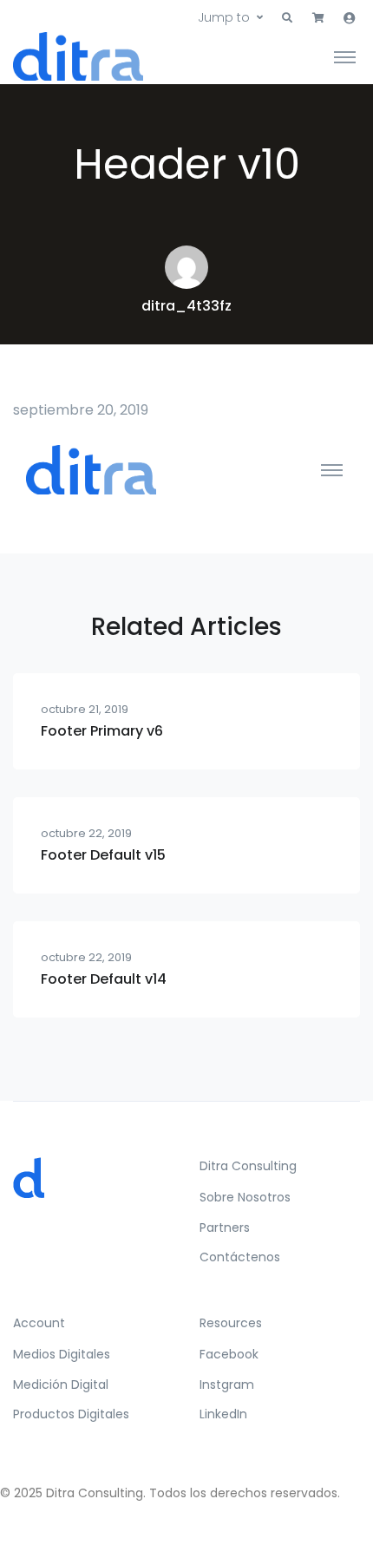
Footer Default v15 (103, 855)
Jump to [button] (224, 17)
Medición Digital (60, 1384)
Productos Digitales (71, 1414)
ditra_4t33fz (186, 306)
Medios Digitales (61, 1354)
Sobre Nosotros (245, 1197)
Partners (225, 1227)
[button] (287, 18)
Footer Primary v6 (102, 731)
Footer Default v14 (104, 979)
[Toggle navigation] (345, 56)
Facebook (229, 1354)
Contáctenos (240, 1257)
